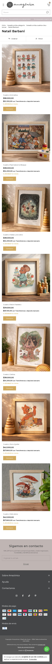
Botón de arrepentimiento (26, 647)
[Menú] (4, 5)
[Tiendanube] (26, 651)
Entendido (33, 659)
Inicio (4, 25)
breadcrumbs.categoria (16, 25)
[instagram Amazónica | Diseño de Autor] (17, 596)
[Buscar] (47, 12)
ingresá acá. (41, 644)
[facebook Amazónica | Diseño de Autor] (23, 596)
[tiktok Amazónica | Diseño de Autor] (29, 596)
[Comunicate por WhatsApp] (46, 649)
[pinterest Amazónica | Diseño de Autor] (35, 596)
